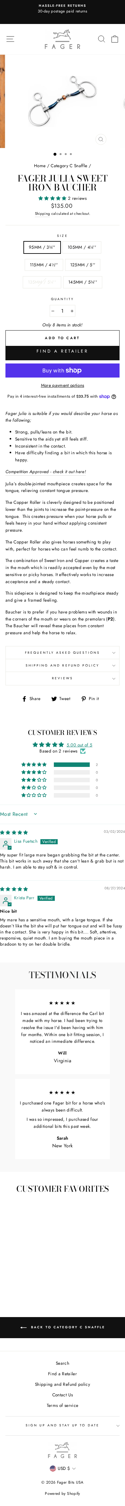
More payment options (62, 385)
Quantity (62, 299)
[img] (14, 832)
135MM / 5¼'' (42, 282)
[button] (53, 198)
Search (62, 1363)
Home (40, 165)
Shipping (42, 213)
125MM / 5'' (83, 264)
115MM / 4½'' (44, 264)
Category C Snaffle (69, 165)
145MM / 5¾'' (82, 282)
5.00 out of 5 (79, 745)
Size (62, 235)
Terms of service (62, 1405)
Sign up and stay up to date (62, 1425)
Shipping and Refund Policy (63, 665)
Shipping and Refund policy (62, 1384)
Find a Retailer (62, 351)
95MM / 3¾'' (42, 247)
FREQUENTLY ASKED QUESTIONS (62, 652)
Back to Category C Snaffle (67, 1327)
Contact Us (62, 1395)
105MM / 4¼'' (82, 247)
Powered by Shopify (62, 1493)
